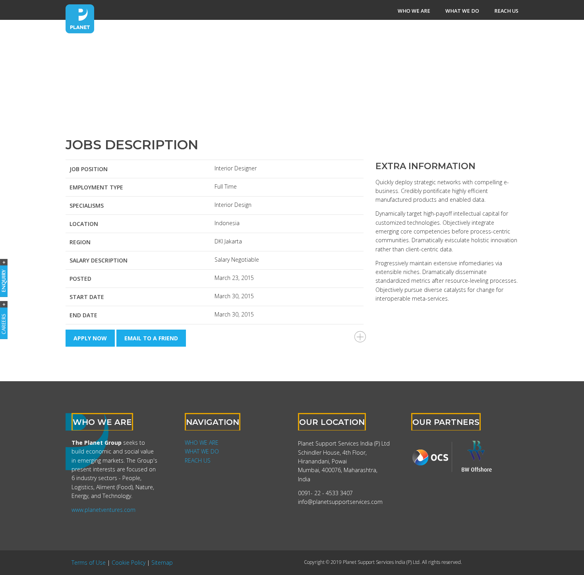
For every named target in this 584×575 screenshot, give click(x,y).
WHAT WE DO (202, 451)
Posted (80, 278)
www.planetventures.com (103, 509)
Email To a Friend (151, 338)
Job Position (89, 169)
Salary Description (99, 260)
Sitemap (162, 562)
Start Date (87, 297)
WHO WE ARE (202, 442)
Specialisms (87, 205)
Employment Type (96, 187)
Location (84, 224)
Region (80, 242)
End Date (83, 315)
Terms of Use (89, 562)
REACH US (198, 460)
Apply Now (90, 338)
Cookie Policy (128, 562)
